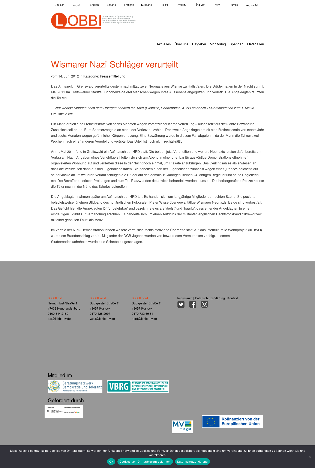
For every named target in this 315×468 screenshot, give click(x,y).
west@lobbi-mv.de (102, 318)
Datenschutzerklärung (210, 298)
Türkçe (234, 4)
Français (129, 4)
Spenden (236, 44)
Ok (111, 461)
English (94, 4)
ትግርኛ (216, 4)
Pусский (181, 4)
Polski (164, 4)
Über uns (181, 44)
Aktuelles (164, 44)
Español (112, 4)
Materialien (255, 44)
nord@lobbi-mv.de (144, 318)
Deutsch (59, 4)
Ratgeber (199, 44)
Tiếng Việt (199, 4)
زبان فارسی (251, 4)
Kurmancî (146, 4)
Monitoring (218, 44)
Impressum (184, 298)
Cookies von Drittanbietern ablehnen (145, 461)
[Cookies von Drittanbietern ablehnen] (310, 457)
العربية (76, 4)
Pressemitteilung (112, 76)
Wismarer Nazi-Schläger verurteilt (114, 64)
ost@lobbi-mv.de (59, 318)
